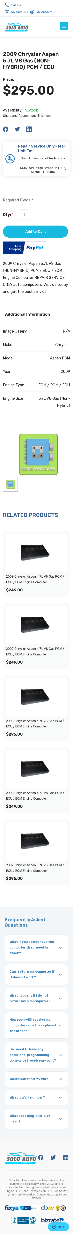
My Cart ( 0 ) (19, 11)
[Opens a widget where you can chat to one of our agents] (58, 1227)
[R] (10, 484)
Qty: (8, 214)
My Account (44, 11)
